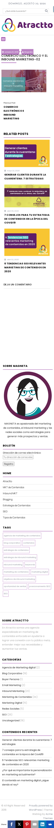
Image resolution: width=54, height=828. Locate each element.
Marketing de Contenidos (17, 697)
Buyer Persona (10, 679)
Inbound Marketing (13, 691)
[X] (19, 824)
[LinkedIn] (42, 824)
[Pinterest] (27, 824)
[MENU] (3, 39)
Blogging (7, 499)
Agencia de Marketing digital (19, 667)
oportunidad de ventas (15, 586)
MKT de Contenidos (13, 487)
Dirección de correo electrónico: (22, 453)
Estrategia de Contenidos (16, 505)
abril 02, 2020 (13, 259)
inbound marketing (13, 564)
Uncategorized (11, 720)
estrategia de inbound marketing (20, 557)
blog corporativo (12, 542)
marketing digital (40, 571)
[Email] (35, 824)
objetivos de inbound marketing (19, 579)
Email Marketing (11, 685)
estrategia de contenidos (16, 550)
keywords (30, 564)
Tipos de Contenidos (14, 517)
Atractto (7, 481)
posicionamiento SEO (39, 586)
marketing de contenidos (16, 571)
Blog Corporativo (12, 673)
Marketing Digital (12, 703)
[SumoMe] (50, 824)
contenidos (28, 542)
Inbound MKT (10, 493)
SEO (5, 511)
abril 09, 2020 (13, 211)
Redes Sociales (11, 708)
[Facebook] (11, 824)
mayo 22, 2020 (13, 170)
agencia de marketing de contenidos (22, 535)
